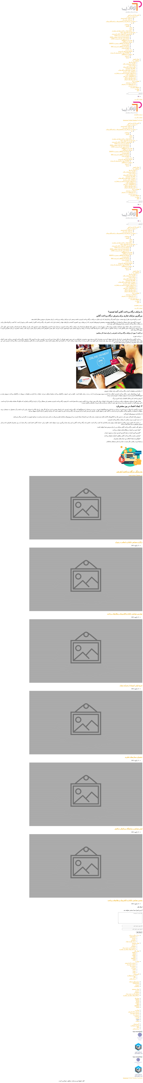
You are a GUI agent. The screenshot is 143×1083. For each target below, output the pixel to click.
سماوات (127, 24)
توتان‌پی (137, 89)
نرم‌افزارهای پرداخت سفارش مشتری (122, 31)
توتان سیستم (135, 943)
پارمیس (127, 56)
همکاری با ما (135, 81)
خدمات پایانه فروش (130, 963)
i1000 (134, 960)
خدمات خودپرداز (131, 964)
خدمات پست (132, 65)
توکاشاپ (133, 940)
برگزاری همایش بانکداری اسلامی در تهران (128, 542)
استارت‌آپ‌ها (132, 62)
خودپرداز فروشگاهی (126, 40)
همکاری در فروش (131, 82)
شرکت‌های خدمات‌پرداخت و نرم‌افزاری (125, 73)
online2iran (133, 936)
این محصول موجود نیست (135, 475)
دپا (131, 23)
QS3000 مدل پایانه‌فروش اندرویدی (119, 52)
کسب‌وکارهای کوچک (130, 79)
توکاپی (130, 27)
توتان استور (136, 59)
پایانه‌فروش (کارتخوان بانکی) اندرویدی (122, 34)
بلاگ (138, 90)
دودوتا (127, 57)
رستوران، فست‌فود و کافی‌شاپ (127, 70)
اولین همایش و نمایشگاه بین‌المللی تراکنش (128, 829)
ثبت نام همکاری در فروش (128, 84)
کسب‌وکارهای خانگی (130, 78)
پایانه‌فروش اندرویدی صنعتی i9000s (119, 37)
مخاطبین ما (136, 60)
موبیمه (134, 938)
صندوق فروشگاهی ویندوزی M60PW (119, 43)
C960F (134, 955)
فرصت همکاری (131, 975)
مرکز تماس (132, 978)
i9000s (134, 952)
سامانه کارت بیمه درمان (129, 947)
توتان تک (136, 951)
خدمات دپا (133, 966)
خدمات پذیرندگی (131, 16)
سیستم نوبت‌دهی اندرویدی (125, 51)
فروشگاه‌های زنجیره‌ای (129, 76)
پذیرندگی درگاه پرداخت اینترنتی (129, 472)
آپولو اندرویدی (125, 48)
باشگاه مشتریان (134, 87)
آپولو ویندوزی (125, 45)
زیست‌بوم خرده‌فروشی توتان (128, 32)
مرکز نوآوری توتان (131, 941)
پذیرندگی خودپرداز (127, 20)
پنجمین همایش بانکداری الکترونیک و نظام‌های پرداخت (125, 900)
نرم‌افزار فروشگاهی (126, 54)
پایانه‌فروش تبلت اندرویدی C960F (120, 38)
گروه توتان (136, 974)
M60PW (133, 958)
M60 (134, 957)
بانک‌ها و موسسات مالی (129, 63)
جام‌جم (134, 944)
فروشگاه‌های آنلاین (130, 74)
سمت (134, 971)
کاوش (127, 26)
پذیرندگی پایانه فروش (126, 18)
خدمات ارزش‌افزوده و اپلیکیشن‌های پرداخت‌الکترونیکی (121, 21)
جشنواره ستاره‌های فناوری (133, 757)
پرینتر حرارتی (128, 49)
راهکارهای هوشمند (131, 68)
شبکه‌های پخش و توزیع (129, 71)
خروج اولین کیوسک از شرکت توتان (131, 685)
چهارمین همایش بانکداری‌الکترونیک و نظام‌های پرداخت (124, 614)
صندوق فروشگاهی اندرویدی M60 (120, 46)
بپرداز (130, 29)
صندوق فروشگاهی (127, 41)
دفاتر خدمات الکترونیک (129, 67)
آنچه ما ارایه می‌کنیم (133, 15)
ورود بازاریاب (132, 85)
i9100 (134, 954)
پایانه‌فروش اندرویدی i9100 (121, 35)
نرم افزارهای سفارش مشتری (127, 949)
